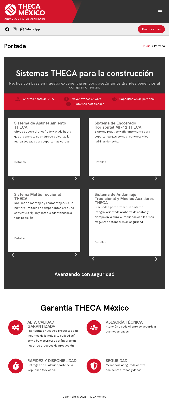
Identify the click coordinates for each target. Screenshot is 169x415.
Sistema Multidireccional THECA (37, 196)
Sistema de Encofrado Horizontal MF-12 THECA (118, 125)
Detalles (20, 162)
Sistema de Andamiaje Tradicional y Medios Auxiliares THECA (124, 198)
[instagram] (15, 29)
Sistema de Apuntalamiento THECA (40, 125)
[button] (151, 29)
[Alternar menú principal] (160, 11)
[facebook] (8, 29)
